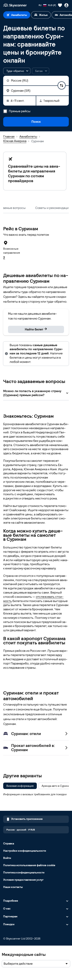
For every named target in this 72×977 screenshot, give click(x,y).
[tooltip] (40, 71)
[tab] (16, 15)
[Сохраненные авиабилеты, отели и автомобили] (60, 5)
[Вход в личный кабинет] (66, 5)
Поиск (36, 122)
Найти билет (34, 329)
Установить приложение (27, 818)
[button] (16, 71)
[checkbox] (20, 786)
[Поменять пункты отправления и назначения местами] (62, 85)
